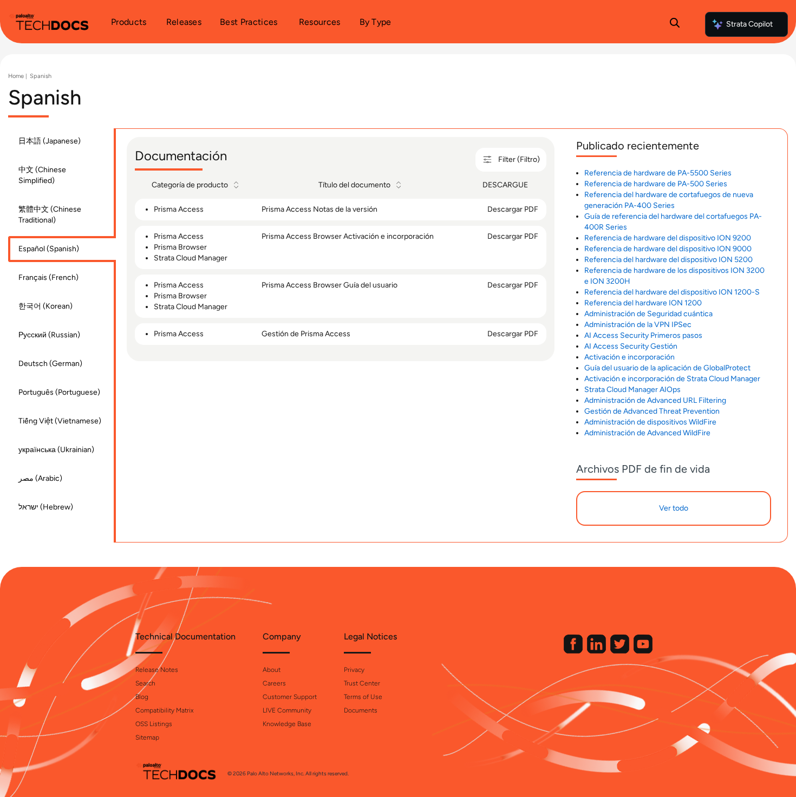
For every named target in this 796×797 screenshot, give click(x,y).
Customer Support (290, 697)
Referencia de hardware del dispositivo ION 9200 (667, 238)
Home (16, 76)
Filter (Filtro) (519, 159)
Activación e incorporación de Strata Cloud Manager (672, 378)
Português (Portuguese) (59, 392)
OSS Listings (153, 724)
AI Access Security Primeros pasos (643, 335)
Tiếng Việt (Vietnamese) (59, 421)
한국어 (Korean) (45, 306)
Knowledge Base (287, 724)
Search (145, 683)
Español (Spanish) (48, 248)
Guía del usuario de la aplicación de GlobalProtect (667, 368)
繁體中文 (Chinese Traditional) (49, 215)
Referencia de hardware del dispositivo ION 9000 (668, 248)
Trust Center (362, 683)
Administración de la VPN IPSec (637, 324)
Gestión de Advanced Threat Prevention (652, 411)
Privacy (354, 670)
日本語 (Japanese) (49, 141)
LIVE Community (287, 710)
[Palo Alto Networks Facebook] (574, 651)
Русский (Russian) (49, 334)
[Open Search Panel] (675, 24)
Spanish (40, 76)
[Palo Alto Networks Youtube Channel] (643, 651)
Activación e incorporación (629, 357)
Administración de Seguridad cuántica (648, 313)
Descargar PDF (512, 209)
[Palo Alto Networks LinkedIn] (597, 651)
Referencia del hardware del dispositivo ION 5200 (668, 259)
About (271, 670)
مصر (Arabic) (40, 478)
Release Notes (156, 670)
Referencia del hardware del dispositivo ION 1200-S (672, 292)
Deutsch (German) (50, 363)
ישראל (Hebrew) (45, 507)
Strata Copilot (749, 24)
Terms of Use (363, 697)
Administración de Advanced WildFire (647, 432)
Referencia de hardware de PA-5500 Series (658, 173)
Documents (360, 710)
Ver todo (673, 508)
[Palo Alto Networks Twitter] (620, 651)
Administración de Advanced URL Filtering (655, 400)
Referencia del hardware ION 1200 (643, 303)
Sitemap (147, 737)
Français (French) (48, 277)
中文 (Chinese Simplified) (42, 175)
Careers (274, 683)
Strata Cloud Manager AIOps (632, 389)
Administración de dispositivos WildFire (650, 422)
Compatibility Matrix (164, 710)
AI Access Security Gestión (630, 346)
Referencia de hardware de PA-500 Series (655, 183)
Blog (141, 697)
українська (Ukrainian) (56, 449)
